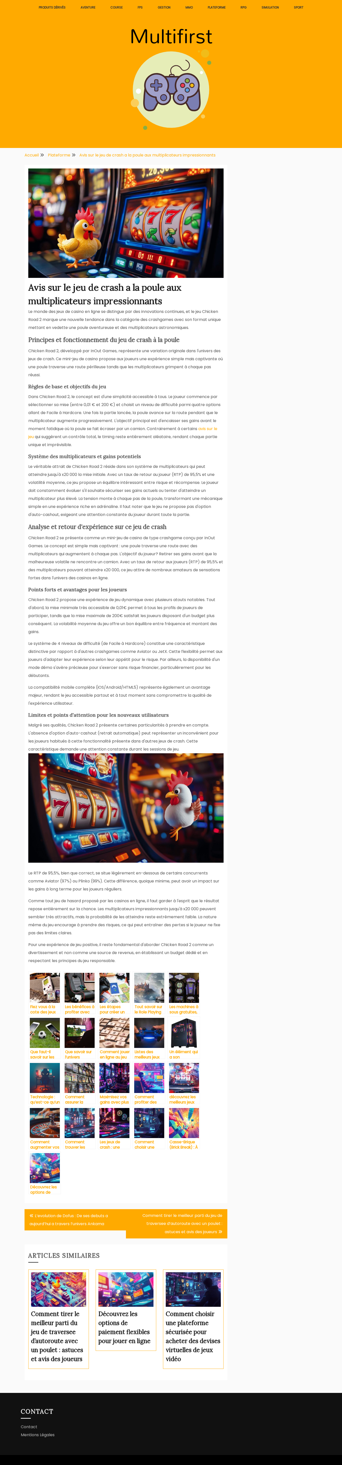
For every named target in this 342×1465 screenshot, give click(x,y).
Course (116, 7)
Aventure (88, 7)
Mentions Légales (38, 1435)
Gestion (164, 7)
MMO (189, 7)
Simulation (270, 7)
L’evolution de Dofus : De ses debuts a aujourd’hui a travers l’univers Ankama (69, 1220)
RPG (244, 7)
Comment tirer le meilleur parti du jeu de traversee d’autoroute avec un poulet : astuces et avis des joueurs (182, 1224)
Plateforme (217, 7)
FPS (140, 7)
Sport (298, 7)
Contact (29, 1427)
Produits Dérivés (52, 7)
